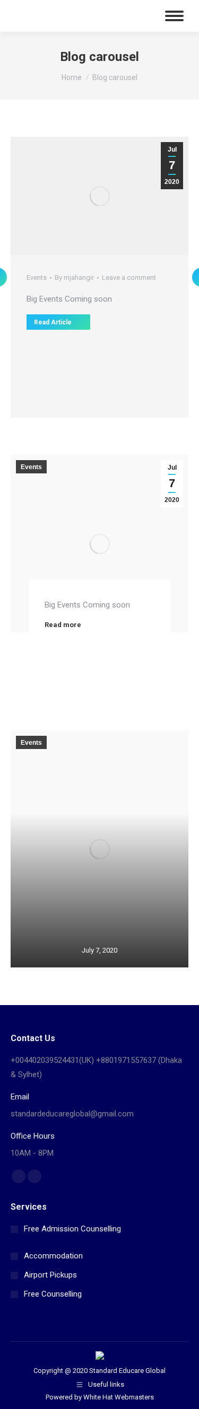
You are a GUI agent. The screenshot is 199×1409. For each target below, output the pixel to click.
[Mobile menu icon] (174, 16)
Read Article (53, 322)
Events (37, 277)
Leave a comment (129, 277)
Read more (63, 625)
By (74, 277)
